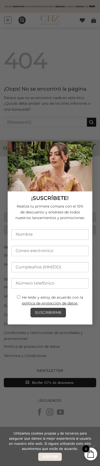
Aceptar (50, 457)
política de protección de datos (49, 303)
